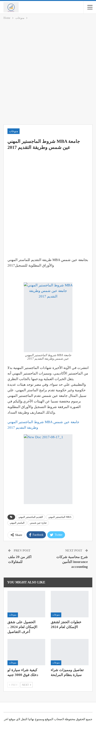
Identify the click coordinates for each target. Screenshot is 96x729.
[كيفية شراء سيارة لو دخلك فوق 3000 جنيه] (26, 652)
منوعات (13, 131)
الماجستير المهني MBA (59, 517)
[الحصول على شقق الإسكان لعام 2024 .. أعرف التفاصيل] (26, 604)
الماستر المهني (17, 523)
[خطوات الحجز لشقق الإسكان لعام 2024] (70, 604)
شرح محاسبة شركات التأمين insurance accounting (72, 561)
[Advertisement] (48, 73)
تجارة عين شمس (38, 523)
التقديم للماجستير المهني (30, 517)
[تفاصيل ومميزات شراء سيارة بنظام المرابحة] (70, 652)
